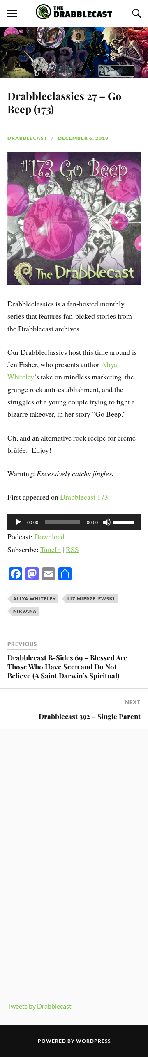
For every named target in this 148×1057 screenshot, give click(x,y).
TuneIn (50, 549)
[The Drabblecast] (74, 15)
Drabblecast (27, 138)
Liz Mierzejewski (91, 598)
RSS (72, 549)
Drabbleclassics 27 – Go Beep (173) (64, 102)
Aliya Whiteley (34, 598)
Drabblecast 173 (84, 497)
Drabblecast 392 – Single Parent (90, 716)
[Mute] (107, 522)
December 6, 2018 (83, 138)
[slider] (124, 521)
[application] (74, 522)
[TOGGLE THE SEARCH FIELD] (136, 13)
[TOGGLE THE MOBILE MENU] (12, 13)
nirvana (25, 611)
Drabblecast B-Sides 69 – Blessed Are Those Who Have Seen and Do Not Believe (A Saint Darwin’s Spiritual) (67, 666)
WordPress (93, 1041)
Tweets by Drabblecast (39, 1006)
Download (49, 536)
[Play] (18, 522)
